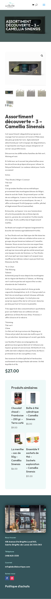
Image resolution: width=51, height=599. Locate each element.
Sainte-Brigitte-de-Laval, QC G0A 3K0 (23, 544)
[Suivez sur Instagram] (12, 578)
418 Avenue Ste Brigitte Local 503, (21, 541)
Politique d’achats (17, 586)
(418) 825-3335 (12, 555)
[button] (42, 55)
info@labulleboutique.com (17, 566)
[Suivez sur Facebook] (7, 578)
